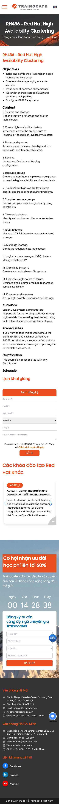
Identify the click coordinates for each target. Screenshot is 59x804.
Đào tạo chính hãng (30, 37)
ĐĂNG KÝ (29, 663)
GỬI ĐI (29, 453)
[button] (52, 503)
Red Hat (52, 37)
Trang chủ (8, 37)
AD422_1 (15, 485)
